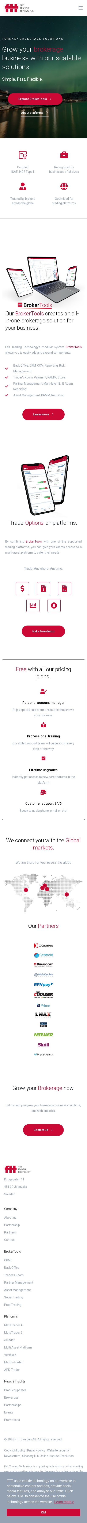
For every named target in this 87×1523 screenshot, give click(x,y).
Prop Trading (12, 1304)
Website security (58, 1450)
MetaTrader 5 (13, 1332)
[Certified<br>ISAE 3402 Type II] (23, 155)
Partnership (12, 1225)
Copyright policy (14, 1450)
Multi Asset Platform (18, 1347)
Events (8, 1412)
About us (10, 1217)
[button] (43, 631)
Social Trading (13, 1297)
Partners (10, 1232)
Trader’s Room (14, 1275)
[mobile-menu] (78, 8)
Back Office (11, 1267)
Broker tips (11, 1397)
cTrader (9, 1340)
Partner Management (18, 1282)
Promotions (12, 1420)
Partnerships (12, 1405)
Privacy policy (36, 1450)
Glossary (28, 1456)
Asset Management (17, 1290)
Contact (9, 1240)
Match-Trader (13, 1362)
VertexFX (10, 1355)
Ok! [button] (43, 1512)
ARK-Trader (12, 1369)
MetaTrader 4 (13, 1325)
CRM (7, 1260)
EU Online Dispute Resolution (54, 1456)
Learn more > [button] (64, 1502)
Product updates (15, 1390)
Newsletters (12, 1456)
